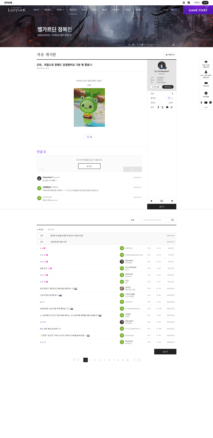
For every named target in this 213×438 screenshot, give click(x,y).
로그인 (166, 10)
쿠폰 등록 (206, 86)
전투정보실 (168, 87)
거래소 (94, 9)
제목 (132, 220)
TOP (206, 107)
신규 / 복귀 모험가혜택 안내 (206, 76)
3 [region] (172, 98)
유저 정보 (51, 177)
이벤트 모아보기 (173, 44)
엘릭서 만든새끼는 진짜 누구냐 (172, 201)
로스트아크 (17, 10)
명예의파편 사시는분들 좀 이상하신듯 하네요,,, (151, 201)
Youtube (206, 102)
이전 (78, 360)
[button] (129, 44)
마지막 (139, 360)
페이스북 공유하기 (158, 107)
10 (127, 360)
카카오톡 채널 (210, 102)
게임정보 (47, 9)
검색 (172, 220)
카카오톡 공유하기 (167, 107)
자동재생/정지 (133, 44)
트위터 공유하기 (162, 107)
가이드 (59, 9)
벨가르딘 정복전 (106, 26)
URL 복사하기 (171, 107)
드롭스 (128, 9)
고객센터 (115, 9)
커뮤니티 (72, 9)
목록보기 (161, 201)
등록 (132, 169)
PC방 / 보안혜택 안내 (206, 66)
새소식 (36, 9)
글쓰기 (161, 206)
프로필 (162, 65)
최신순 (41, 229)
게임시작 (198, 9)
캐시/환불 (206, 96)
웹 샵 (104, 9)
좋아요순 (51, 229)
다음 (134, 360)
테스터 (138, 9)
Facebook (201, 102)
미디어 (84, 9)
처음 (74, 360)
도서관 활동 (156, 87)
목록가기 (171, 54)
